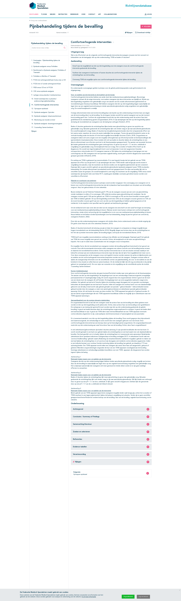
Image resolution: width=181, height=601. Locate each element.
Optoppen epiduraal (41, 108)
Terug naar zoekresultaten (39, 20)
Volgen (147, 26)
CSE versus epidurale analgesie (43, 91)
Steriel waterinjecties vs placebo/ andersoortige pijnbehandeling (45, 100)
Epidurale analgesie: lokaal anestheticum (47, 116)
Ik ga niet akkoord (143, 596)
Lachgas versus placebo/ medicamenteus (47, 95)
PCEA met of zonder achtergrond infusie (47, 84)
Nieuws (52, 14)
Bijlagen (129, 32)
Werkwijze (74, 14)
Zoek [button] (45, 14)
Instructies (62, 14)
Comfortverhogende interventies (46, 105)
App (99, 14)
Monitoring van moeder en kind (44, 120)
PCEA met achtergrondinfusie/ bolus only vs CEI (49, 80)
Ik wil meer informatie (89, 597)
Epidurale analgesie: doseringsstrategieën (48, 123)
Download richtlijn (143, 32)
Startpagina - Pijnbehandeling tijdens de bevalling (46, 62)
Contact (91, 14)
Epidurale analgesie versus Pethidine (45, 66)
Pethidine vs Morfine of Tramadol (44, 76)
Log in (149, 14)
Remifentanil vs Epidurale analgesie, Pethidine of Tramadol (49, 71)
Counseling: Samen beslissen (43, 127)
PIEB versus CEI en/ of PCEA (43, 87)
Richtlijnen (33, 14)
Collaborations (110, 14)
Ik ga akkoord (128, 596)
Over (83, 14)
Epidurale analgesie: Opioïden (44, 112)
